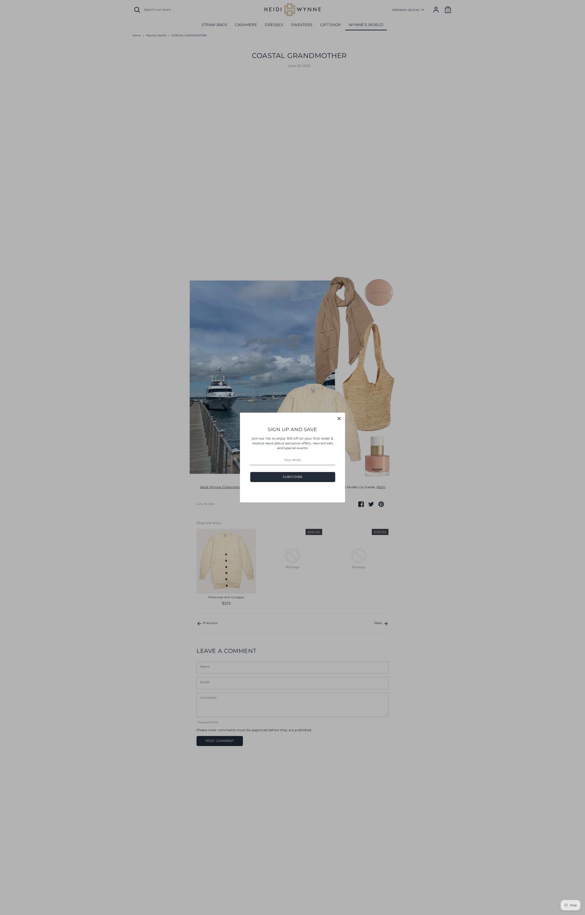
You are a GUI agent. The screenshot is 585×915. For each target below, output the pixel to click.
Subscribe (293, 477)
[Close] (339, 419)
